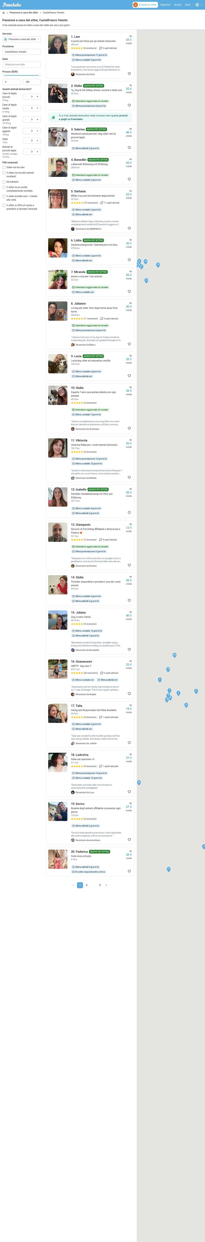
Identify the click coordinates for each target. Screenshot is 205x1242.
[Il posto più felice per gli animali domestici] (90, 55)
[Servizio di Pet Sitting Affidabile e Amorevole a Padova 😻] (90, 545)
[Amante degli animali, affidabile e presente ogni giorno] (90, 821)
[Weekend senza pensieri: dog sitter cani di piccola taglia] (90, 139)
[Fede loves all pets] (90, 861)
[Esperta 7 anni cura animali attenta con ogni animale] (90, 408)
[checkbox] (3, 167)
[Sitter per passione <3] (90, 773)
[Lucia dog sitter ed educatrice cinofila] (90, 366)
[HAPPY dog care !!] (90, 678)
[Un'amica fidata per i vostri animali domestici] (90, 459)
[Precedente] (73, 885)
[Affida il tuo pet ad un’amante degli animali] (90, 210)
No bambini (12, 181)
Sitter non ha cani (15, 167)
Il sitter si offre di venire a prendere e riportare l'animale (22, 207)
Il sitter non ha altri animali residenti (20, 174)
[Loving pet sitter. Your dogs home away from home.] (90, 324)
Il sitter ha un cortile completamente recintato (20, 189)
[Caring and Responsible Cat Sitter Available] (90, 724)
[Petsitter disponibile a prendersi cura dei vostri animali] (90, 589)
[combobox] (21, 39)
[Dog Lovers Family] (90, 631)
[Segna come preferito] (129, 73)
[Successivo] (106, 885)
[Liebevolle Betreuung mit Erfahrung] (90, 169)
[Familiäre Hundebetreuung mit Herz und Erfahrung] (90, 501)
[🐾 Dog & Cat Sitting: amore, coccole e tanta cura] (90, 95)
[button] (169, 691)
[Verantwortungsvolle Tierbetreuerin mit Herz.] (90, 250)
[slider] (3, 75)
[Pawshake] (11, 5)
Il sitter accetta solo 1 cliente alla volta (22, 198)
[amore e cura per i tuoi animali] (90, 281)
